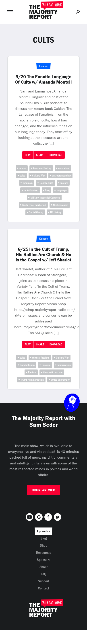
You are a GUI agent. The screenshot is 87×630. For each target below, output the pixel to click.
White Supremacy (60, 380)
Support (43, 581)
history (64, 183)
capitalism (63, 168)
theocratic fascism (52, 372)
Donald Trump (27, 365)
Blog (43, 538)
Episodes (43, 531)
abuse (22, 168)
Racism (32, 372)
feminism (28, 183)
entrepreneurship (61, 175)
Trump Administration (32, 380)
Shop (43, 545)
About (43, 566)
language (62, 190)
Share (40, 155)
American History (42, 168)
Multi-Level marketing (34, 205)
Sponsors (43, 559)
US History (55, 212)
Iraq (47, 190)
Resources (43, 552)
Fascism (46, 365)
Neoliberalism (60, 205)
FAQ (43, 573)
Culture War (38, 175)
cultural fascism (40, 357)
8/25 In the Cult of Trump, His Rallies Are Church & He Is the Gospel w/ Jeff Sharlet (43, 254)
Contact (43, 588)
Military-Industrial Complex (45, 197)
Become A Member (43, 490)
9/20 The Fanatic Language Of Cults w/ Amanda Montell (43, 79)
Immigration (64, 365)
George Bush (46, 183)
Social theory (36, 212)
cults (22, 175)
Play (28, 155)
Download (56, 155)
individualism (31, 190)
